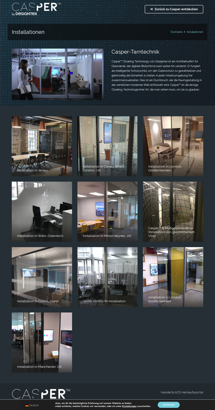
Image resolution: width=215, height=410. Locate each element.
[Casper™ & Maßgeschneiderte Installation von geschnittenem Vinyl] (173, 212)
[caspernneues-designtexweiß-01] (36, 9)
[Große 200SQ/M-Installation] (107, 277)
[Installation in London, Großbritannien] (173, 146)
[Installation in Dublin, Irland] (42, 277)
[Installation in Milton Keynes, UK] (107, 212)
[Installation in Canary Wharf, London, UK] (107, 146)
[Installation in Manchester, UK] (42, 342)
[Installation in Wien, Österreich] (42, 212)
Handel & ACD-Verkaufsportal (182, 392)
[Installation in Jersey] (42, 146)
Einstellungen (129, 406)
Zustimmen (169, 404)
